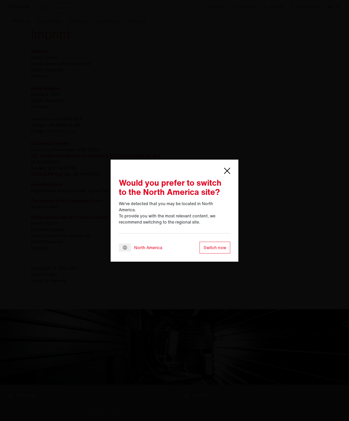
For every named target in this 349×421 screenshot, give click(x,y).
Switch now (215, 248)
